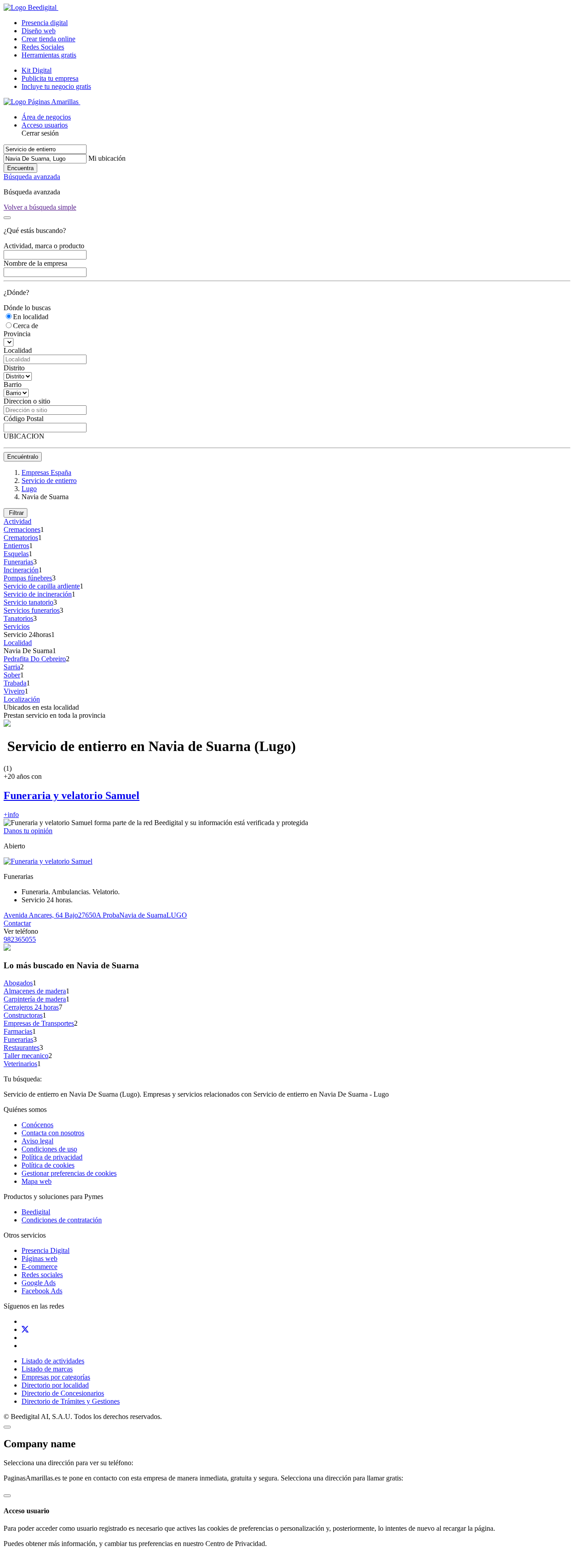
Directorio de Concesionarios (63, 1393)
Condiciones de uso (49, 1149)
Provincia (17, 334)
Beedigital (36, 1212)
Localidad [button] (18, 642)
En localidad (30, 317)
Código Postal (23, 418)
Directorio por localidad (55, 1385)
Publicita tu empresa (50, 78)
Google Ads (39, 1283)
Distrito (14, 368)
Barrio (13, 384)
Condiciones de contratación (62, 1220)
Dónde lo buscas (27, 308)
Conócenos (37, 1125)
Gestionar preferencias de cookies (69, 1173)
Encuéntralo (22, 456)
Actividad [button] (17, 521)
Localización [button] (22, 699)
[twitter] (25, 1329)
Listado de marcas (47, 1369)
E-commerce (39, 1266)
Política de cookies (48, 1165)
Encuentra (20, 168)
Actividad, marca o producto (44, 246)
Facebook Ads (42, 1291)
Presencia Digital (46, 1250)
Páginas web (39, 1258)
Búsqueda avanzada (32, 176)
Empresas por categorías (56, 1377)
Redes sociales (42, 1274)
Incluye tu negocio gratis (56, 86)
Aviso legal (37, 1141)
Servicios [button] (17, 626)
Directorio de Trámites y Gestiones (71, 1401)
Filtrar (15, 513)
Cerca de (25, 325)
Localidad (18, 350)
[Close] (7, 217)
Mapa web (37, 1181)
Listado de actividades (53, 1361)
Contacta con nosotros (53, 1133)
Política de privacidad (52, 1157)
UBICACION (24, 436)
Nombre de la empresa (35, 263)
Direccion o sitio (27, 401)
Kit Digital (37, 70)
